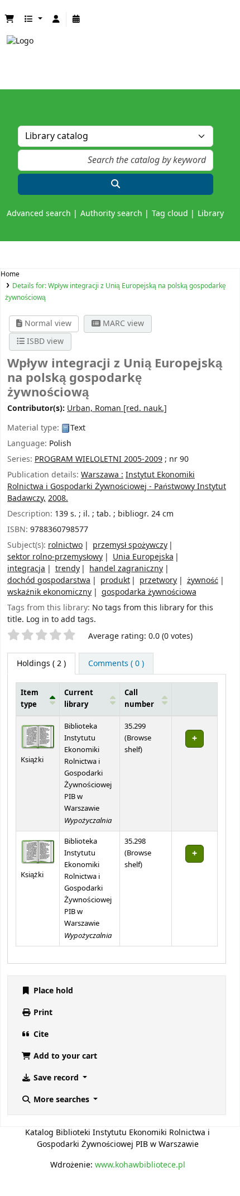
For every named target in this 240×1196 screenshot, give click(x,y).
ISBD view (44, 341)
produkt (115, 580)
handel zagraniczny (126, 569)
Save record (56, 1078)
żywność (202, 580)
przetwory (158, 580)
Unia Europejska (143, 557)
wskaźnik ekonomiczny (49, 592)
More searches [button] (61, 1100)
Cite (40, 1034)
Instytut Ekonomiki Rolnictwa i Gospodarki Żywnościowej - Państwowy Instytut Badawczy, (116, 486)
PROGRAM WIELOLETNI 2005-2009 (98, 459)
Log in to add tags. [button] (61, 619)
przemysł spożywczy (130, 545)
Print (41, 1012)
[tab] (116, 663)
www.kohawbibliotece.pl (140, 1165)
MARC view (122, 323)
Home (10, 274)
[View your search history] (76, 19)
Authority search (111, 213)
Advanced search (39, 213)
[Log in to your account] (56, 19)
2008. (58, 498)
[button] (9, 19)
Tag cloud (170, 213)
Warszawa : (102, 475)
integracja (26, 569)
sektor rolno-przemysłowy (55, 557)
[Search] (115, 184)
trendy (67, 569)
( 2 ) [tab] (41, 663)
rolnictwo (65, 545)
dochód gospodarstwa (48, 580)
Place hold (52, 991)
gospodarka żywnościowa (149, 592)
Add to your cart (64, 1056)
